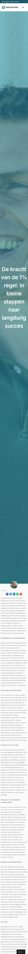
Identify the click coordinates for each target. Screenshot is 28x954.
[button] (23, 7)
